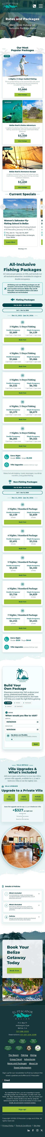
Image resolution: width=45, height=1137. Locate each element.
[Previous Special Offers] (3, 207)
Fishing (24, 1055)
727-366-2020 (34, 6)
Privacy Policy (8, 1125)
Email (7, 1080)
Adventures (29, 1059)
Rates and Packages (17, 1063)
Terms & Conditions (23, 1125)
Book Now (22, 340)
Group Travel (16, 1059)
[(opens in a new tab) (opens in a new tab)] (38, 1048)
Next (36, 744)
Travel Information (22, 1067)
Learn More (10, 242)
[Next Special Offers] (42, 207)
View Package (22, 94)
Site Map (37, 1125)
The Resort (13, 1055)
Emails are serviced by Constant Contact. (22, 1103)
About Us (33, 1063)
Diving (33, 1055)
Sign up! (22, 1109)
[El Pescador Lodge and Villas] (10, 6)
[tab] (22, 305)
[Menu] (41, 6)
